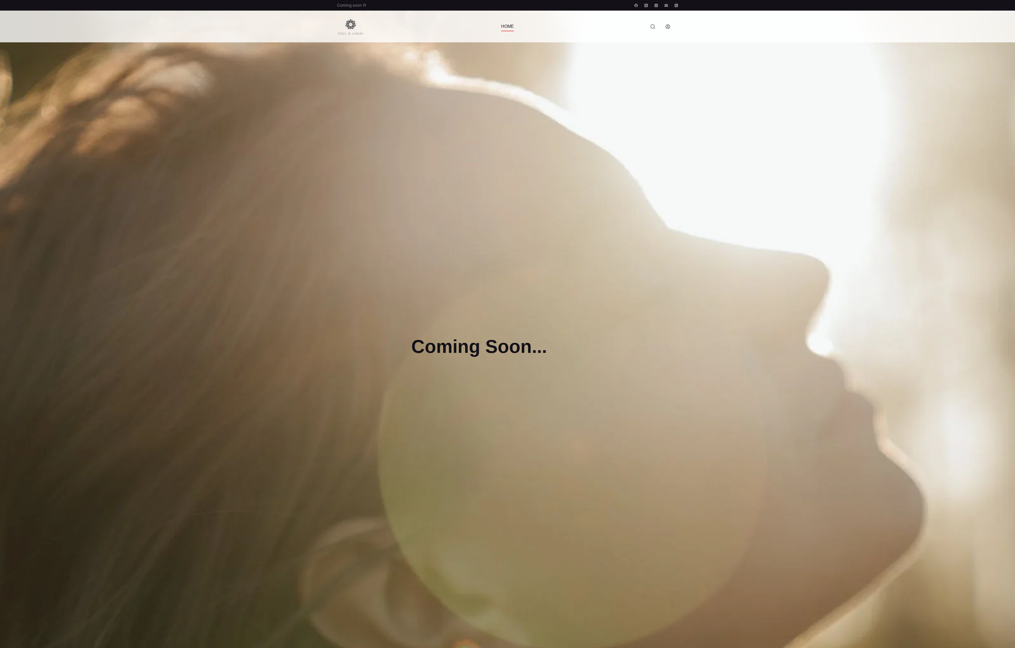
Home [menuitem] (507, 26)
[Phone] (676, 5)
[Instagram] (656, 5)
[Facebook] (636, 5)
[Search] (652, 26)
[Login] (668, 26)
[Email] (666, 5)
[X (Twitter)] (646, 5)
